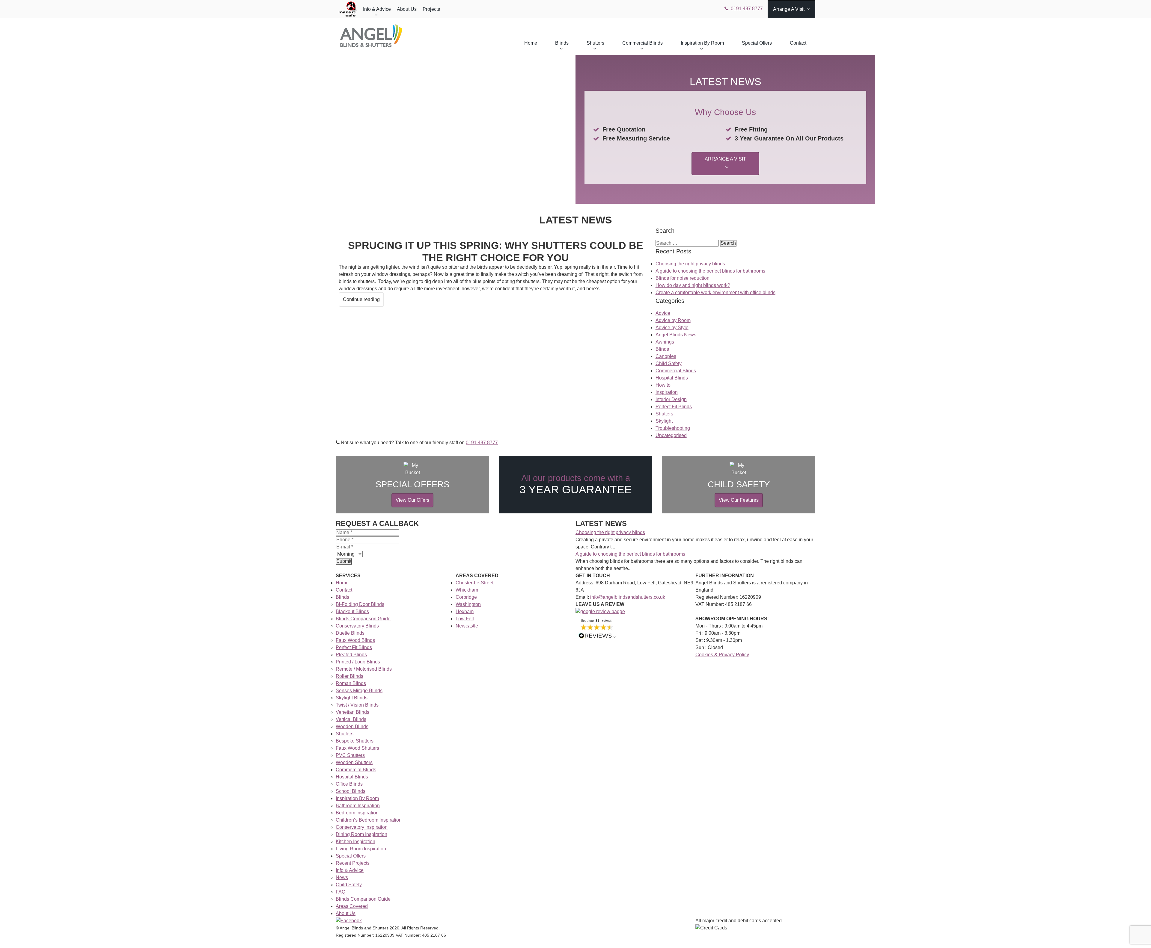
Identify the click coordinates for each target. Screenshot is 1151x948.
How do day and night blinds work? (693, 285)
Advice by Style (672, 327)
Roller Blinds (349, 676)
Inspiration (667, 392)
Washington (468, 604)
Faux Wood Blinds (355, 640)
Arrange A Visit (789, 9)
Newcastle (467, 625)
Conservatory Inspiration (362, 827)
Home (530, 43)
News (342, 877)
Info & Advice (377, 9)
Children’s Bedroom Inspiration (369, 819)
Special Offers (757, 43)
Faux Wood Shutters (357, 748)
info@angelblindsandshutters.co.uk (627, 597)
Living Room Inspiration (361, 848)
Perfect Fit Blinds (674, 406)
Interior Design (671, 399)
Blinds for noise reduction (682, 278)
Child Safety (669, 363)
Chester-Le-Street (474, 582)
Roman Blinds (351, 683)
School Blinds (350, 791)
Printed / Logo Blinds (358, 661)
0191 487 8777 (747, 8)
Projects (431, 9)
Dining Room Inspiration (361, 834)
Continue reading (361, 299)
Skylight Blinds (351, 697)
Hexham (465, 611)
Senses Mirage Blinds (359, 690)
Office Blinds (349, 784)
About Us (407, 9)
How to (663, 385)
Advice (663, 313)
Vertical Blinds (351, 719)
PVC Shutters (350, 755)
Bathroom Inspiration (358, 805)
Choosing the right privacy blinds (690, 263)
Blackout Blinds (352, 611)
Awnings (665, 341)
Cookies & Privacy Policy (722, 654)
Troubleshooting (673, 428)
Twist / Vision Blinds (357, 704)
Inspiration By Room (702, 43)
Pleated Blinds (351, 654)
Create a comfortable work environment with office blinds (715, 292)
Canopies (666, 356)
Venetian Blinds (352, 712)
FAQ (340, 891)
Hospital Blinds (672, 377)
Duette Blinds (350, 633)
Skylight (664, 421)
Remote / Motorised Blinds (364, 669)
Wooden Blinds (352, 726)
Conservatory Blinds (357, 625)
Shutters (595, 43)
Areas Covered (352, 906)
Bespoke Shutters (354, 740)
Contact (798, 43)
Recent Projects (353, 863)
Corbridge (466, 597)
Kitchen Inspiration (355, 841)
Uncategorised (671, 435)
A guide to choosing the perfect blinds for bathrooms (710, 270)
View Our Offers (412, 500)
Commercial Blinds (642, 43)
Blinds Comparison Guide (363, 618)
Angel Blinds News (676, 334)
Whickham (467, 589)
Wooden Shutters (354, 762)
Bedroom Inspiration (357, 812)
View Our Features (739, 500)
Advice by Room (673, 320)
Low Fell (465, 618)
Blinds (562, 43)
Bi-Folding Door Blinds (360, 604)
